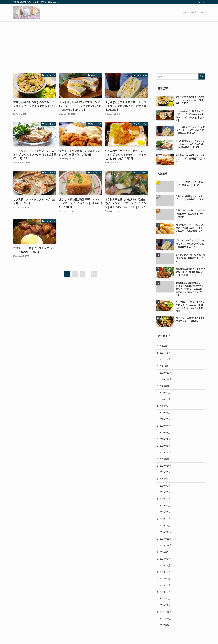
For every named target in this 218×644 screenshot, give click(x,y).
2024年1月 (165, 353)
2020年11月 (165, 379)
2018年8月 (165, 558)
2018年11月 (165, 538)
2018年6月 (165, 572)
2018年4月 (165, 585)
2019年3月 (165, 512)
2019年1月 (165, 525)
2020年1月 (165, 446)
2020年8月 (165, 399)
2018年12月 (166, 532)
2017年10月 (166, 625)
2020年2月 (165, 439)
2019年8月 (165, 479)
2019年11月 (165, 459)
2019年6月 (165, 492)
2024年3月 (165, 346)
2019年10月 (166, 465)
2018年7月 (165, 565)
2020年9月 (165, 392)
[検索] (203, 2)
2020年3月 (165, 432)
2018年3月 (165, 592)
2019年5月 (165, 499)
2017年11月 (165, 618)
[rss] (198, 2)
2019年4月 (165, 505)
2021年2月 (165, 359)
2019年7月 (165, 485)
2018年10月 (166, 545)
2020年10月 (166, 386)
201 (94, 274)
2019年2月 (165, 519)
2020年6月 (165, 412)
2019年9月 (165, 472)
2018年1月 (165, 605)
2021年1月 (165, 366)
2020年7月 (165, 406)
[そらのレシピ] (26, 12)
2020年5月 (165, 419)
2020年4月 (165, 426)
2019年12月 (166, 452)
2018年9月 (165, 552)
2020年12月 (166, 373)
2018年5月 (165, 578)
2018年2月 (165, 598)
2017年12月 (166, 612)
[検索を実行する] (201, 76)
